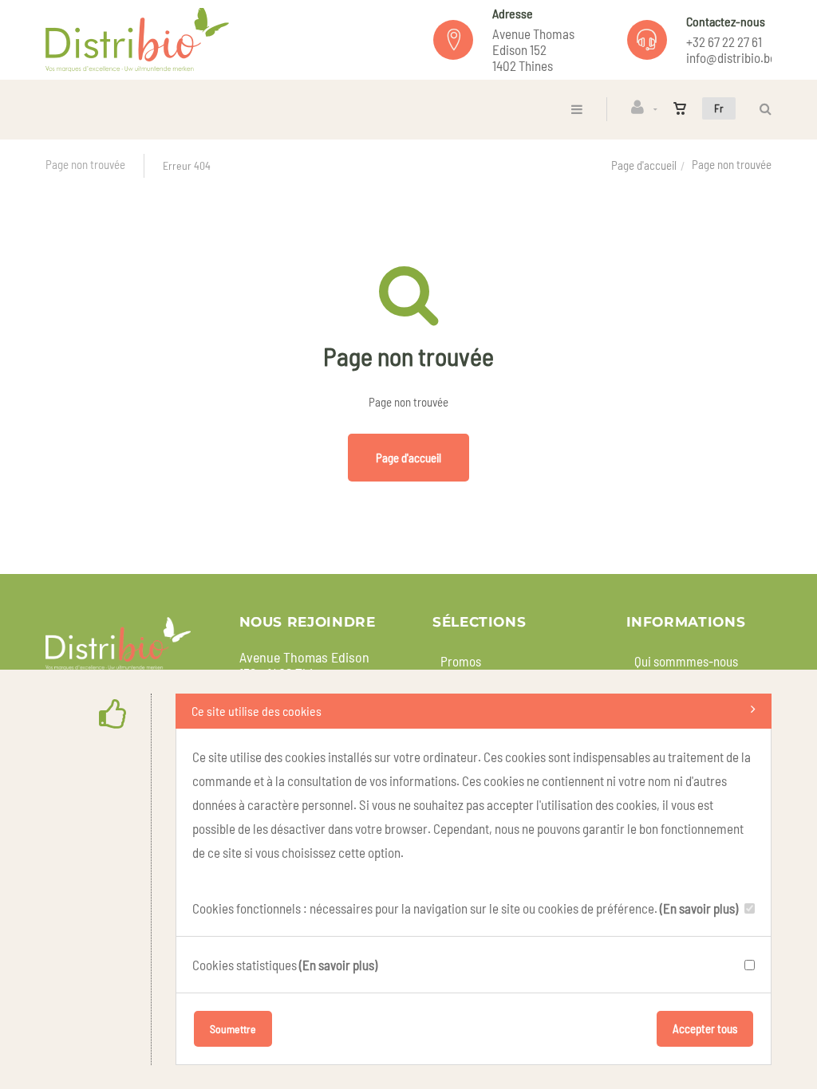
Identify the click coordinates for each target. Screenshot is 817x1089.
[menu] (576, 109)
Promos (460, 661)
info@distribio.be (731, 57)
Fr (719, 108)
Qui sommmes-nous (686, 661)
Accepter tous (705, 1028)
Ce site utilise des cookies (256, 710)
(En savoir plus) (699, 908)
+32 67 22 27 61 (724, 41)
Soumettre (233, 1029)
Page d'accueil (644, 165)
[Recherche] (762, 109)
